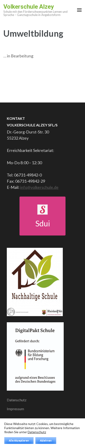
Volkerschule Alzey (28, 6)
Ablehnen (46, 440)
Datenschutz (17, 400)
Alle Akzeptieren (19, 440)
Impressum (15, 409)
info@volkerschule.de (39, 187)
